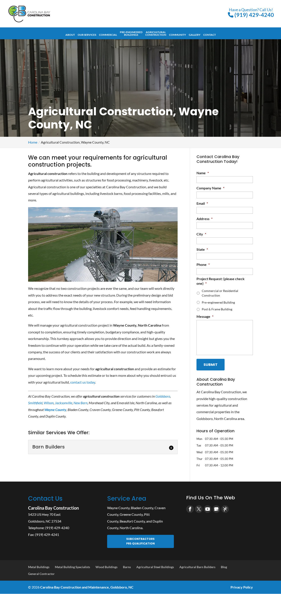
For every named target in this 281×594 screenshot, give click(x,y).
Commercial (108, 35)
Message (204, 316)
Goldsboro (162, 396)
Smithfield (35, 403)
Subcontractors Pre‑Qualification (140, 541)
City (201, 234)
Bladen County (142, 508)
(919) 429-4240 (251, 12)
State (202, 249)
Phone (203, 264)
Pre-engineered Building (218, 302)
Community (177, 35)
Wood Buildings (106, 567)
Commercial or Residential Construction (220, 293)
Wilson (49, 403)
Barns (127, 567)
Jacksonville (63, 403)
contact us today (82, 382)
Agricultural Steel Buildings (155, 567)
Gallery (194, 35)
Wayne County (118, 508)
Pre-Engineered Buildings (131, 33)
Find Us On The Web (210, 497)
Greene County (131, 514)
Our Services (87, 35)
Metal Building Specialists (72, 567)
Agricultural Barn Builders (197, 567)
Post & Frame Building (217, 309)
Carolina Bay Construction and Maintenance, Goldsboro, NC (86, 587)
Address (204, 219)
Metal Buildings (38, 567)
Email (202, 203)
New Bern (80, 403)
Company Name (210, 188)
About (70, 35)
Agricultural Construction (155, 33)
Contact (209, 35)
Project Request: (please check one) (220, 281)
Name (202, 173)
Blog (224, 567)
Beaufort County (132, 521)
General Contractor (41, 574)
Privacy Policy (242, 587)
